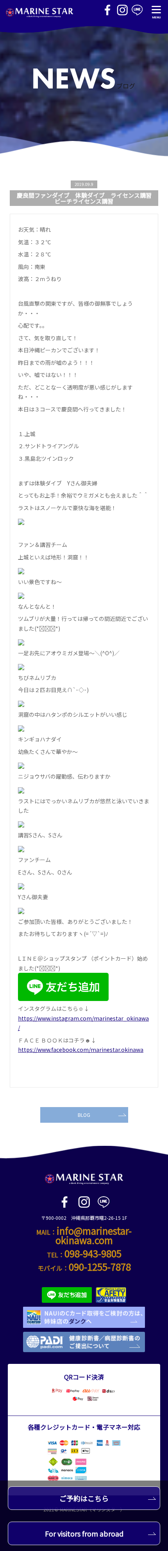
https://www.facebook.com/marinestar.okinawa (80, 1049)
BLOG (84, 1114)
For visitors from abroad (84, 1533)
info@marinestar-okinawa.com (93, 1235)
